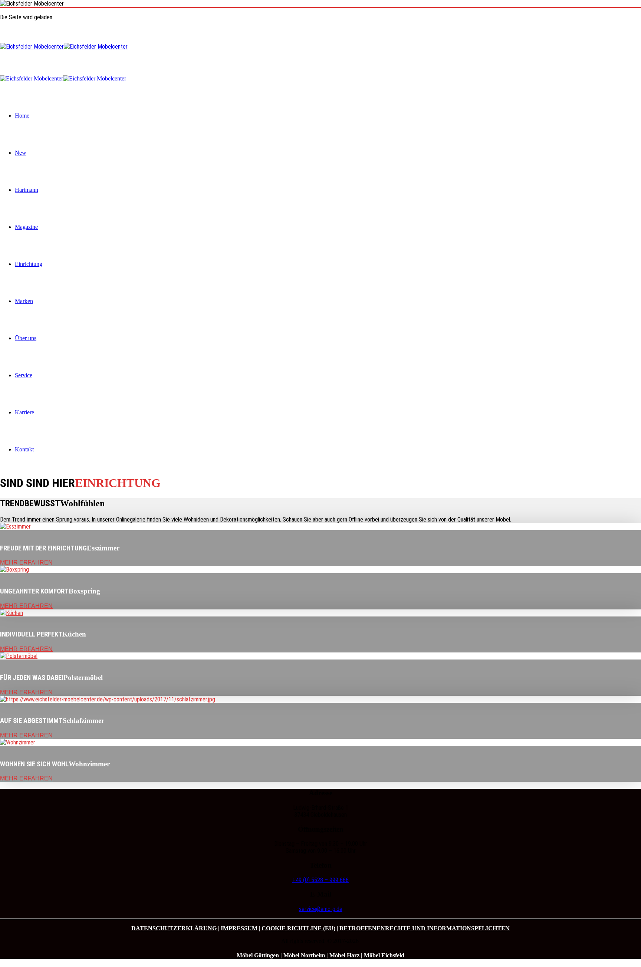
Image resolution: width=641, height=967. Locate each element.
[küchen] (11, 612)
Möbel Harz (344, 955)
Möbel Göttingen (258, 955)
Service (23, 375)
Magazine (26, 227)
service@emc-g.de (320, 908)
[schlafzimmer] (107, 699)
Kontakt (24, 449)
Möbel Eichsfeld (384, 955)
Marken (24, 301)
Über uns (25, 338)
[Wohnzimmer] (17, 742)
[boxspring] (14, 569)
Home (22, 115)
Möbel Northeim (304, 955)
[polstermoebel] (18, 656)
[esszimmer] (15, 526)
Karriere (24, 412)
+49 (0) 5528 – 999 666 (320, 880)
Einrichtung (28, 264)
